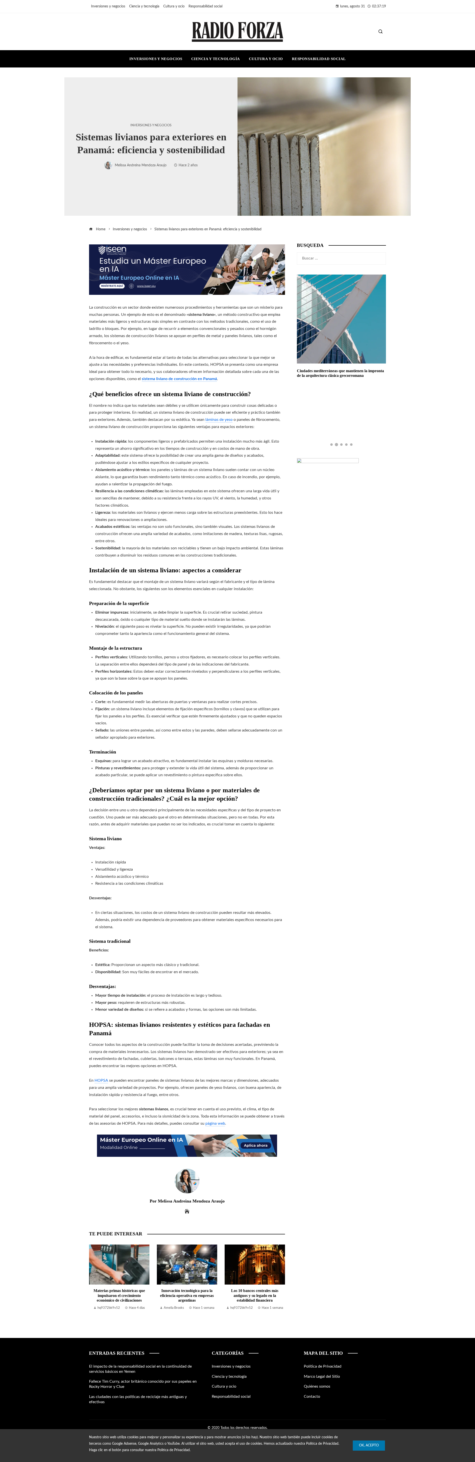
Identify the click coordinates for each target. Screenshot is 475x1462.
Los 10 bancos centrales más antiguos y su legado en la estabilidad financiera (254, 1295)
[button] (331, 444)
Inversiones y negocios (150, 125)
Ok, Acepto (369, 1445)
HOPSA (101, 1080)
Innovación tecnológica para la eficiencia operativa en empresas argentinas (187, 1295)
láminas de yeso (219, 420)
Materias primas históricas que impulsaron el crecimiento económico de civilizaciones (119, 1295)
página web (215, 1123)
